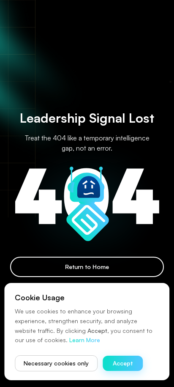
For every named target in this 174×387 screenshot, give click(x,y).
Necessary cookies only (56, 363)
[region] (87, 193)
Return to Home (87, 266)
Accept (123, 363)
